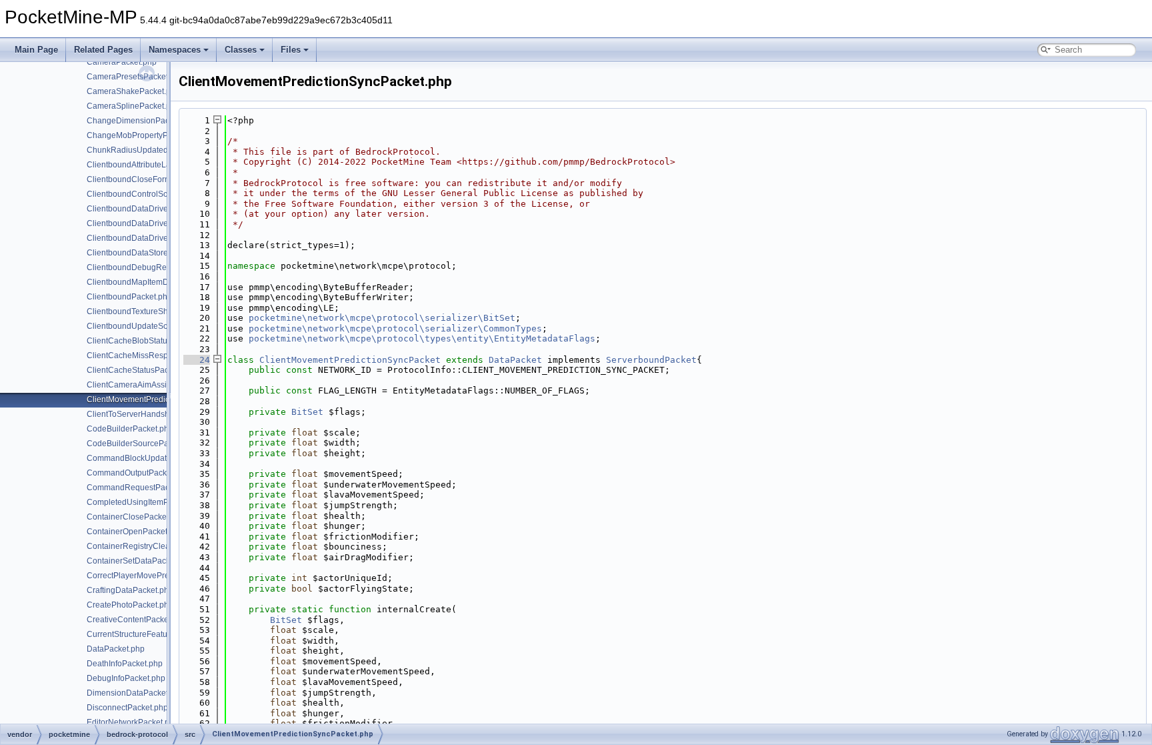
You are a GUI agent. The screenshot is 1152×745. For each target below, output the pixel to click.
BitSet (307, 412)
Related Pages (103, 50)
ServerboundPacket (651, 360)
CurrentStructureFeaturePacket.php (151, 634)
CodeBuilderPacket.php (130, 429)
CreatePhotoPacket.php (130, 605)
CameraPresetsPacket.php (135, 76)
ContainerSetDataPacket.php (140, 561)
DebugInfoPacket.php (126, 678)
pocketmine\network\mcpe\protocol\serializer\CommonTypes (395, 328)
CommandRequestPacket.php (141, 487)
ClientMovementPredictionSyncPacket (350, 360)
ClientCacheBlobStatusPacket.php (149, 340)
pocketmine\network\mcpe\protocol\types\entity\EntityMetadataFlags (422, 338)
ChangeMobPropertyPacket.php (145, 135)
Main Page (36, 50)
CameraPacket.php (122, 62)
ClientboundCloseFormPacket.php (149, 179)
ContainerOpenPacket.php (135, 531)
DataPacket (515, 360)
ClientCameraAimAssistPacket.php (150, 385)
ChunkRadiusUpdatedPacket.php (148, 150)
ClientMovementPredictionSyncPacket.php (164, 399)
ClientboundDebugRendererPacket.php (159, 267)
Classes (241, 50)
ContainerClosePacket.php (136, 517)
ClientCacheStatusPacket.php (141, 370)
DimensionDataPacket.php (135, 693)
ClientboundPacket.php (129, 296)
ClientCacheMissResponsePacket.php (157, 355)
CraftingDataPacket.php (130, 590)
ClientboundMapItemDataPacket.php (154, 282)
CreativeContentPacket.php (137, 619)
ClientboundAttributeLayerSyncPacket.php (164, 164)
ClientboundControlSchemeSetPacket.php (164, 194)
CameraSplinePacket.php (133, 106)
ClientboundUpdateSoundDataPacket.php (163, 326)
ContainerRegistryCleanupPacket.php (156, 546)
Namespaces (175, 50)
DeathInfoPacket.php (125, 663)
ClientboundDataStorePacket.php (148, 252)
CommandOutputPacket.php (138, 473)
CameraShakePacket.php (133, 91)
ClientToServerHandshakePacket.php (155, 414)
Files (291, 50)
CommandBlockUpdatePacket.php (149, 458)
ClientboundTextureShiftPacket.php (151, 311)
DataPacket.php (116, 649)
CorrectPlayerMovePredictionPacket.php (160, 575)
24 (196, 360)
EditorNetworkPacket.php (133, 722)
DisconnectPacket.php (127, 707)
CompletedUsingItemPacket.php (145, 502)
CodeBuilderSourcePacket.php (143, 443)
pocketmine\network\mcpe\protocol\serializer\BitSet (382, 318)
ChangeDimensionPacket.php (141, 120)
